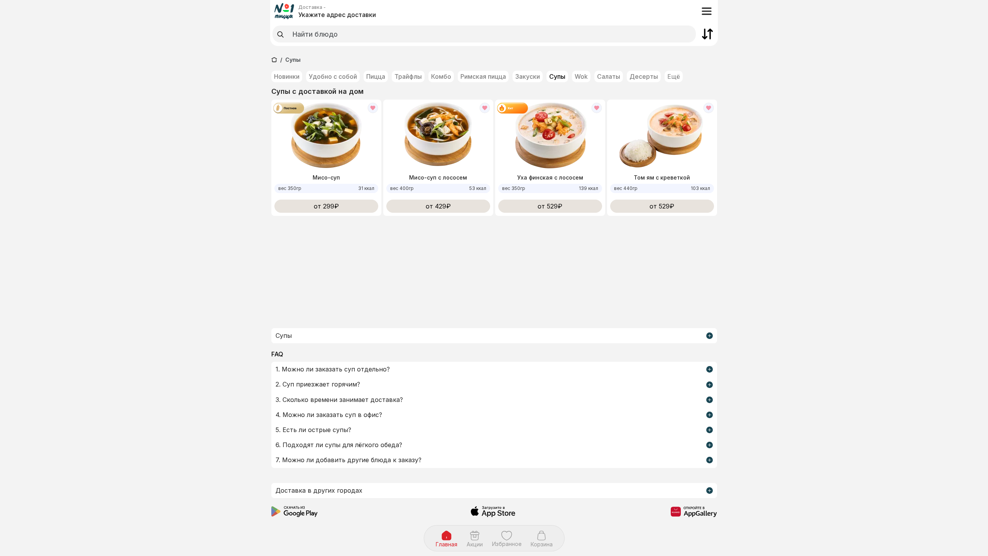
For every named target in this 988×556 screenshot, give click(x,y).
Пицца (375, 76)
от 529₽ (550, 206)
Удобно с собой (333, 76)
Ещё (673, 76)
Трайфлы (408, 76)
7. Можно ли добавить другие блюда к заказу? (348, 460)
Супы (557, 76)
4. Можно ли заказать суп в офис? (329, 415)
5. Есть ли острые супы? (313, 430)
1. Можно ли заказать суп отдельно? (333, 369)
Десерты (643, 76)
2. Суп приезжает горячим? (318, 384)
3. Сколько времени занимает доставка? (339, 399)
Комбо (441, 76)
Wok (581, 76)
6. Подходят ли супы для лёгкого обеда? (339, 445)
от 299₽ (326, 206)
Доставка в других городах (319, 490)
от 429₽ (438, 206)
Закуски (527, 76)
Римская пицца (483, 76)
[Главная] (274, 59)
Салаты (608, 76)
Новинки (286, 76)
